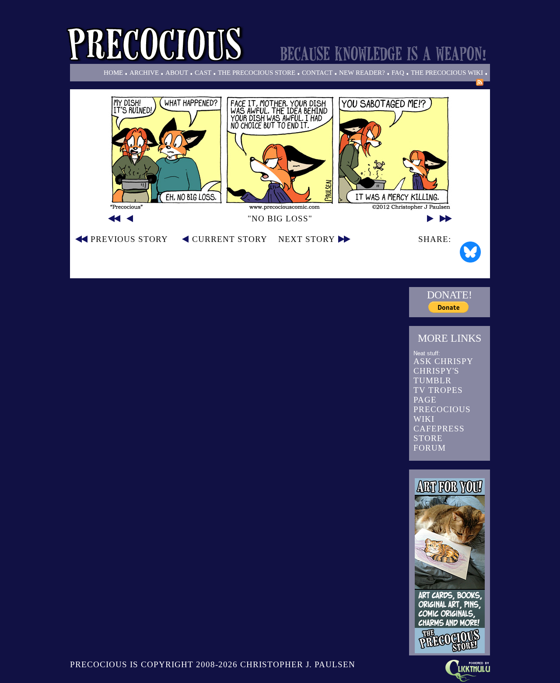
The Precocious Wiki (447, 72)
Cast (203, 72)
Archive (144, 72)
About (176, 72)
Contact (317, 72)
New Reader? (362, 72)
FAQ (398, 72)
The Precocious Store (256, 72)
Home (113, 72)
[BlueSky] (470, 252)
